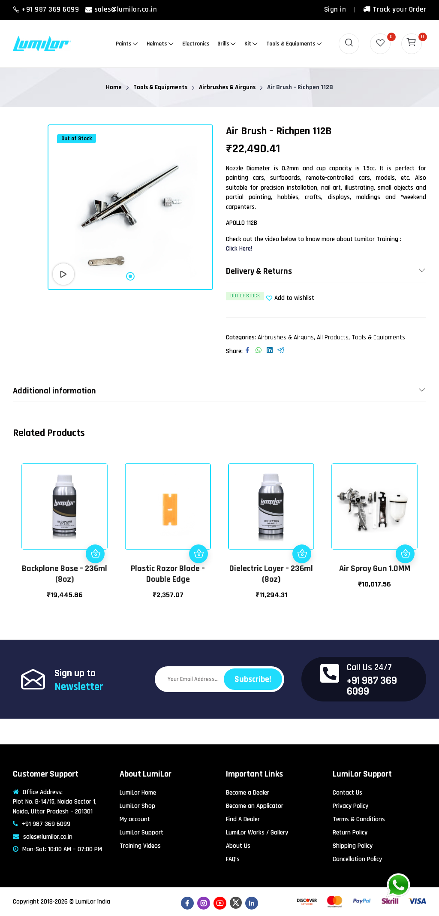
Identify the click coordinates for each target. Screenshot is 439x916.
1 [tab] (130, 276)
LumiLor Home (138, 793)
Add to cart (95, 553)
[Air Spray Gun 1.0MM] (374, 506)
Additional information (54, 390)
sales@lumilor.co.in (125, 9)
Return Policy (350, 832)
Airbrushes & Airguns (286, 337)
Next (417, 530)
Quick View (95, 535)
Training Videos (140, 846)
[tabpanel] (130, 207)
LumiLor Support (141, 832)
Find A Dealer (243, 819)
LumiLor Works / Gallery (257, 832)
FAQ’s (233, 859)
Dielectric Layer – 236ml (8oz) (271, 574)
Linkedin (251, 903)
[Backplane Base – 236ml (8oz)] (64, 506)
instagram (203, 903)
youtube (219, 903)
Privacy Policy (350, 806)
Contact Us (347, 793)
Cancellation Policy (357, 859)
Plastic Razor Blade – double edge (168, 574)
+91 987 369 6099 (51, 9)
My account (135, 819)
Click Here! (239, 249)
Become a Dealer (247, 793)
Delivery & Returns (259, 271)
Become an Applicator (254, 806)
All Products (333, 337)
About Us (238, 846)
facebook (187, 903)
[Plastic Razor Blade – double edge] (168, 506)
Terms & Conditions (359, 819)
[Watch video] (63, 274)
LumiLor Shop (137, 806)
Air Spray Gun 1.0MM (374, 568)
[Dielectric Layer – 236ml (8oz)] (271, 506)
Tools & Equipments (378, 337)
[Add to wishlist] (95, 516)
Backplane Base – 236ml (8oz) (64, 574)
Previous (21, 530)
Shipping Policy (353, 846)
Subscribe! (253, 679)
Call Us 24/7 (369, 668)
